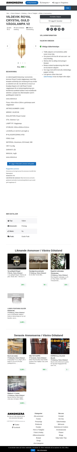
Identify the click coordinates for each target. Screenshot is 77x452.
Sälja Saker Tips (61, 438)
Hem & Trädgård (38, 430)
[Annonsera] (14, 3)
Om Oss (61, 419)
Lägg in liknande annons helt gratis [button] (22, 164)
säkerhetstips (48, 76)
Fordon (38, 419)
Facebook (16, 427)
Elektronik (38, 424)
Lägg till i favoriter (56, 21)
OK (33, 450)
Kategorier (45, 2)
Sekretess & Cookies (61, 427)
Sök (67, 8)
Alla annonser (38, 416)
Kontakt (61, 416)
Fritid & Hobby (38, 432)
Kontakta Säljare (55, 17)
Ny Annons (32, 2)
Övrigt (38, 440)
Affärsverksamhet (38, 435)
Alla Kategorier (38, 443)
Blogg (61, 435)
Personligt (38, 421)
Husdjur (38, 427)
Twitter (16, 424)
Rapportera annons (12, 169)
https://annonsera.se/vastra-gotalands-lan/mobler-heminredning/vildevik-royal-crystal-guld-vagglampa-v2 (21, 180)
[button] (18, 63)
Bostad (38, 438)
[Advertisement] (21, 196)
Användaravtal (61, 430)
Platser (61, 432)
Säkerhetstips (61, 421)
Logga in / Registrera (61, 2)
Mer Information (42, 450)
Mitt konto (61, 424)
